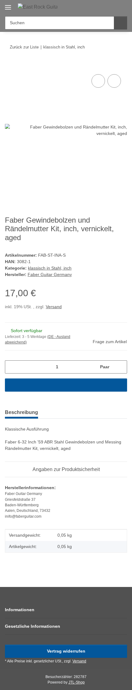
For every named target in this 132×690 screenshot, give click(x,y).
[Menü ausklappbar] (8, 5)
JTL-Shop (76, 682)
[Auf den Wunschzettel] (114, 81)
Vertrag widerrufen (66, 651)
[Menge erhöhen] (120, 367)
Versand (54, 306)
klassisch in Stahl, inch (50, 268)
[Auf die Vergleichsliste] (98, 81)
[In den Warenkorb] (10, 66)
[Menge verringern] (11, 367)
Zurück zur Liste (24, 47)
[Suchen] (120, 22)
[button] (103, 7)
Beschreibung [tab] (21, 412)
